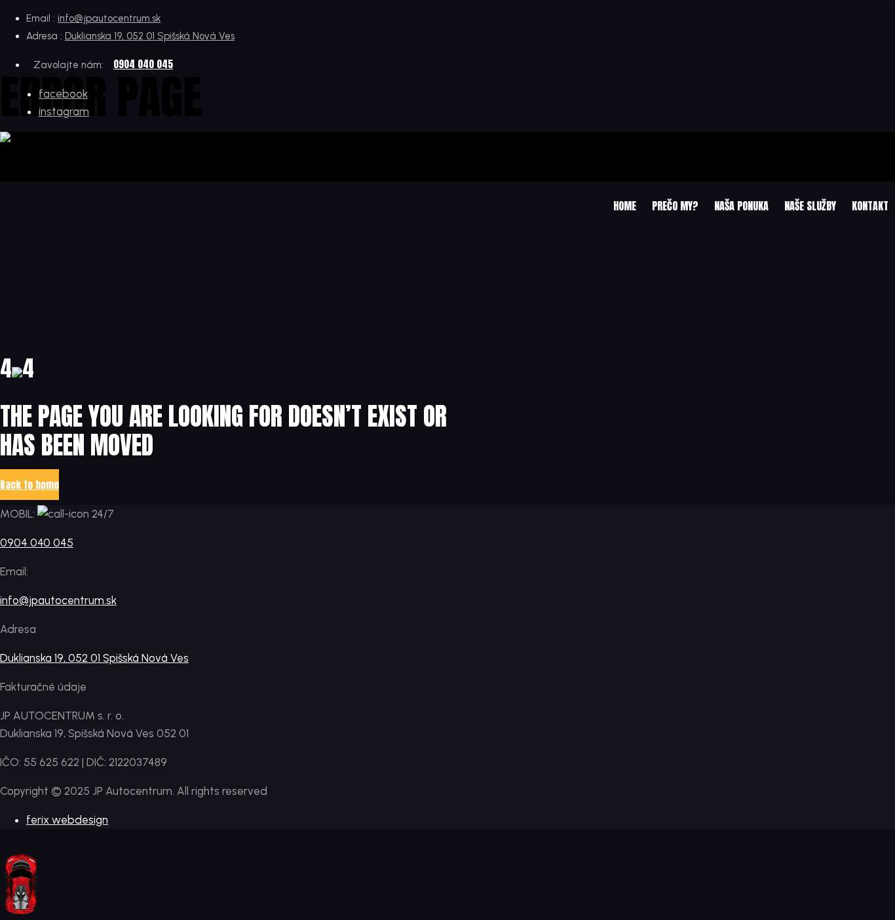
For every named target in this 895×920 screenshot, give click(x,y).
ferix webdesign (67, 819)
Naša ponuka (741, 206)
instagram (64, 111)
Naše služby (810, 206)
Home (624, 206)
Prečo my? (675, 206)
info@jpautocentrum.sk (109, 18)
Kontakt (870, 206)
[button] (29, 484)
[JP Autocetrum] (68, 140)
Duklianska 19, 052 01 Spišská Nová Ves (150, 36)
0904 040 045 (143, 63)
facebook (63, 93)
